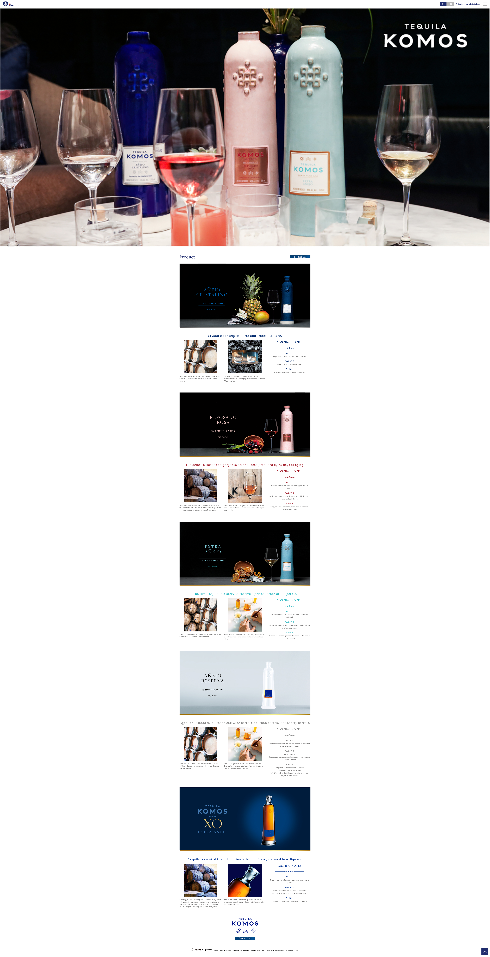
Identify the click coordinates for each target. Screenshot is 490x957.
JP (443, 4)
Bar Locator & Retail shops (469, 4)
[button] (3, 126)
